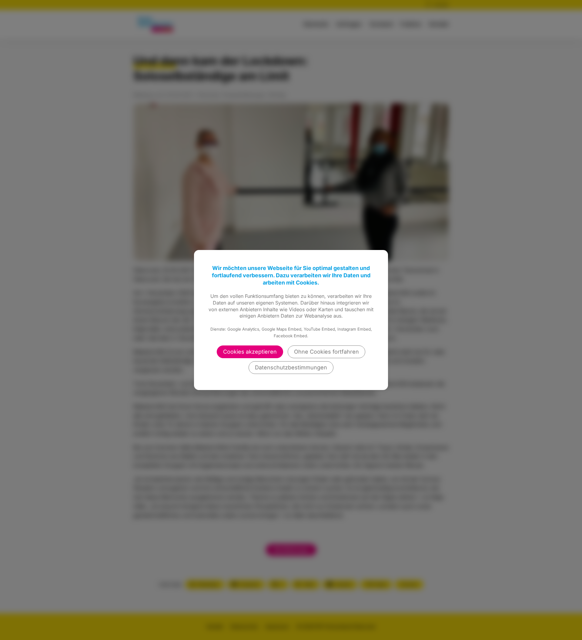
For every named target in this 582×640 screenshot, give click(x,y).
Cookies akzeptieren (250, 351)
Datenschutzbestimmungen (291, 367)
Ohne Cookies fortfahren (326, 351)
